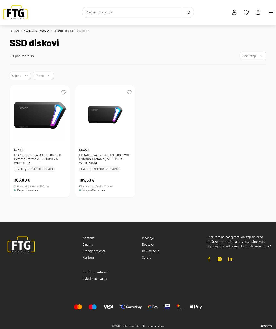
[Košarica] (258, 12)
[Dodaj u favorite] (64, 92)
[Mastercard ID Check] (179, 306)
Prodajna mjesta (94, 251)
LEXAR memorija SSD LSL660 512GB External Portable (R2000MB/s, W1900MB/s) (104, 159)
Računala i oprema (63, 30)
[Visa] (108, 307)
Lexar (18, 150)
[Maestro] (93, 306)
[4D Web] (266, 325)
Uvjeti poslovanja (95, 278)
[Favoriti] (246, 12)
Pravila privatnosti (95, 272)
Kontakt (88, 238)
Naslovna (14, 30)
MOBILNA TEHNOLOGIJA (36, 30)
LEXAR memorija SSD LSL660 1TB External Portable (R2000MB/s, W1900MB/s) (37, 159)
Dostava (148, 244)
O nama (88, 244)
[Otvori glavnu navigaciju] (271, 12)
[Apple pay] (196, 306)
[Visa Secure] (167, 306)
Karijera (88, 257)
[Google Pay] (153, 306)
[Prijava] (234, 12)
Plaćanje (148, 238)
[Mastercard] (78, 306)
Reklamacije (150, 251)
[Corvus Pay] (131, 307)
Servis (146, 257)
